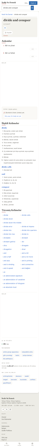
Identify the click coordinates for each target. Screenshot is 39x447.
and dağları (26, 268)
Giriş (26, 3)
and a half (7, 257)
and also (7, 261)
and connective (27, 264)
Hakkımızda (5, 426)
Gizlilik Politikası (7, 430)
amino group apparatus (10, 352)
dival (23, 249)
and (3, 174)
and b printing (27, 261)
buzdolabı (23, 379)
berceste (14, 379)
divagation (8, 249)
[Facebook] (3, 409)
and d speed (8, 268)
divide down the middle (12, 223)
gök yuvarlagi (7, 355)
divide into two (9, 234)
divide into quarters (29, 230)
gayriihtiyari (7, 383)
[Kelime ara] (32, 8)
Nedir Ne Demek (7, 14)
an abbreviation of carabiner (14, 280)
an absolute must (10, 287)
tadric (17, 355)
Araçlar (4, 417)
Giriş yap (4, 437)
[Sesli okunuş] (5, 28)
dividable (7, 238)
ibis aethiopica (8, 358)
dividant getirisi (9, 242)
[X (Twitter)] (6, 409)
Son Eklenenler (6, 419)
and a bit (25, 253)
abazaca (18, 376)
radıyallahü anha (27, 352)
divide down (8, 219)
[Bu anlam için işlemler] (36, 49)
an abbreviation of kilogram (14, 283)
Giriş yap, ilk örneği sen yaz (13, 116)
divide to (25, 234)
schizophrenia (7, 376)
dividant (25, 238)
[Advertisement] (19, 83)
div (23, 242)
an (4, 272)
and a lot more (27, 257)
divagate (25, 245)
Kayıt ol (33, 3)
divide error (8, 226)
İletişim (4, 428)
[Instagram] (10, 409)
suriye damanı (27, 355)
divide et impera (28, 226)
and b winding (9, 264)
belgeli (5, 379)
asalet (27, 376)
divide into (8, 230)
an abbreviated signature (13, 276)
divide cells (6, 167)
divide (4, 128)
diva (5, 245)
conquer (5, 187)
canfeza (32, 379)
